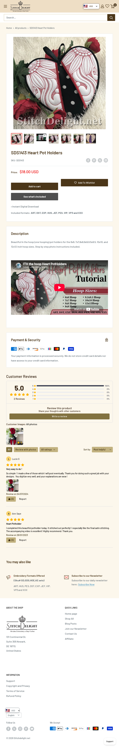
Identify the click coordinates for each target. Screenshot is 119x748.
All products (20, 28)
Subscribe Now (86, 584)
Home (9, 28)
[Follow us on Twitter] (14, 729)
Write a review (59, 416)
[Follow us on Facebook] (8, 729)
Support (10, 680)
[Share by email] (106, 160)
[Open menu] (5, 6)
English (11, 715)
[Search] (111, 17)
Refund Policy (13, 695)
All (9, 449)
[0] (113, 6)
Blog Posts (71, 623)
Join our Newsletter (76, 628)
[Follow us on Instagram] (20, 729)
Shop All (69, 618)
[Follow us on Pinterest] (26, 729)
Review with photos (25, 449)
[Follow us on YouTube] (32, 729)
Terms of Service (15, 690)
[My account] (102, 6)
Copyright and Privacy (18, 685)
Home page (71, 613)
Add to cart (35, 186)
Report (22, 499)
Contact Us (71, 633)
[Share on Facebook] (88, 160)
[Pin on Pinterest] (94, 160)
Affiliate (69, 638)
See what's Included (35, 196)
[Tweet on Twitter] (100, 160)
